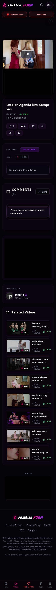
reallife (19, 294)
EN (48, 5)
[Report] (19, 133)
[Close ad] (51, 21)
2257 (21, 530)
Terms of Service (14, 525)
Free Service (30, 149)
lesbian (23, 156)
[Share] (10, 133)
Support (32, 530)
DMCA (47, 525)
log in (21, 210)
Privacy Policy (33, 525)
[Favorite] (33, 126)
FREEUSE (20, 5)
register (32, 210)
